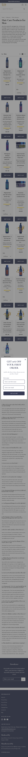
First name (6, 378)
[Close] (25, 359)
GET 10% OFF (14, 393)
